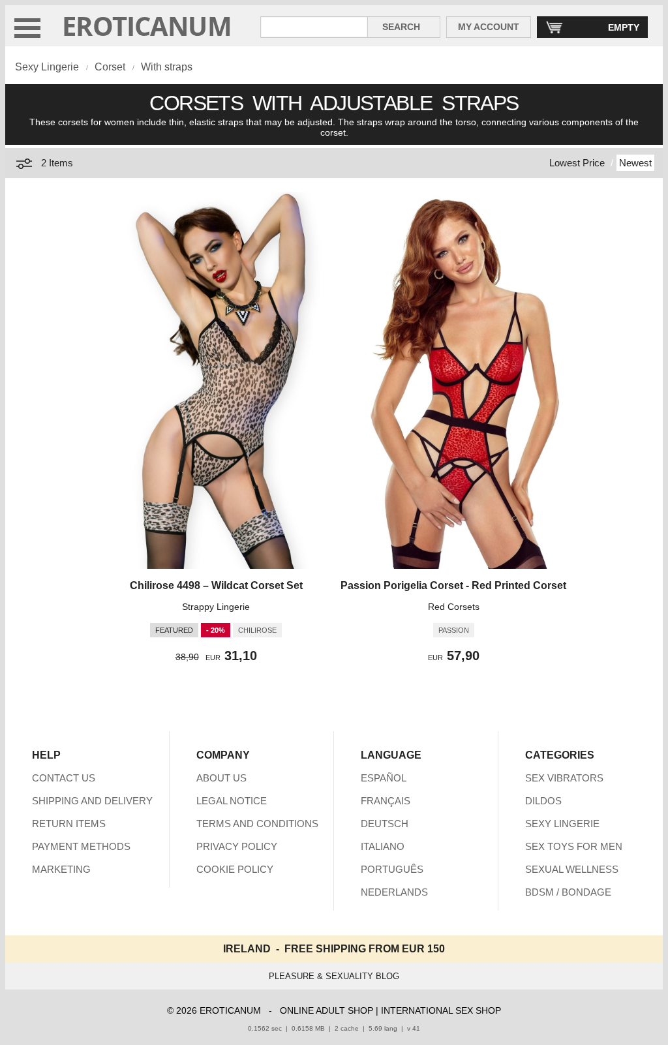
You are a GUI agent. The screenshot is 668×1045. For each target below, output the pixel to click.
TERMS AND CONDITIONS (257, 823)
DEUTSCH (384, 823)
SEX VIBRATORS (564, 777)
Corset (110, 66)
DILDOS (543, 800)
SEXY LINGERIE (562, 823)
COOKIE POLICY (234, 869)
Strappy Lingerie (216, 606)
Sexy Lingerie (47, 66)
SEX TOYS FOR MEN (573, 846)
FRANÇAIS (385, 800)
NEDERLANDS (394, 892)
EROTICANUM (147, 25)
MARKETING (61, 869)
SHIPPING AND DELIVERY (92, 800)
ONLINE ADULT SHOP (326, 1010)
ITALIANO (382, 846)
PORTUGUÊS (392, 869)
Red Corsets (453, 606)
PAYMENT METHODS (81, 846)
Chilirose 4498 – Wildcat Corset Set (216, 585)
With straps (166, 66)
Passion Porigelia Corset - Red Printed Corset (453, 585)
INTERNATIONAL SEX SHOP (441, 1010)
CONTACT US (63, 777)
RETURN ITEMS (69, 823)
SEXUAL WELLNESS (571, 869)
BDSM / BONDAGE (568, 892)
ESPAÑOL (383, 777)
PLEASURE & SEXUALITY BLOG (334, 976)
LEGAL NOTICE (231, 800)
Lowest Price (577, 162)
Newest (635, 162)
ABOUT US (221, 777)
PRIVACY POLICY (236, 846)
